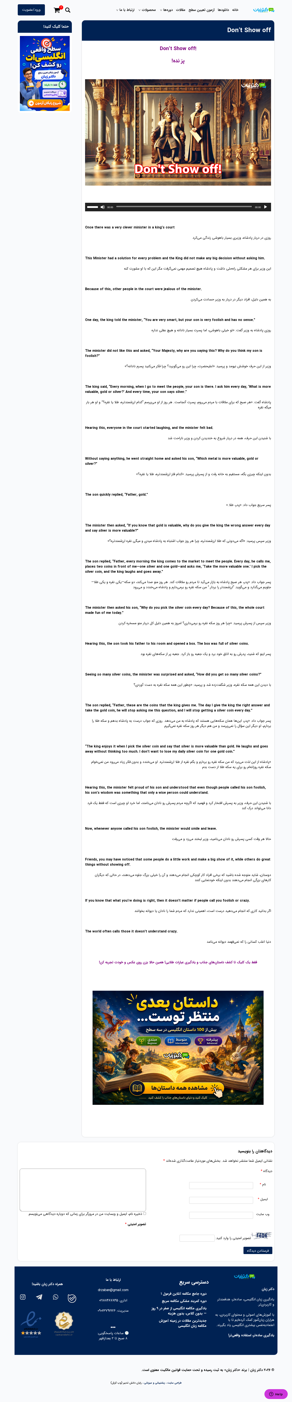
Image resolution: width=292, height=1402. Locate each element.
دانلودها (223, 10)
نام (263, 1184)
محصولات (149, 10)
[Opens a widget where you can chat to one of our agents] (276, 1394)
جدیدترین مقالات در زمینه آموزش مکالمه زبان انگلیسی (182, 1323)
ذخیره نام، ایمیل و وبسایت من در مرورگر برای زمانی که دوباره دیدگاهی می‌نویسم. (85, 1214)
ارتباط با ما (126, 10)
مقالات (180, 10)
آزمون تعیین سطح (202, 10)
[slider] (93, 206)
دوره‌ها (168, 10)
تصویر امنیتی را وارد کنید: (233, 1238)
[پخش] (265, 207)
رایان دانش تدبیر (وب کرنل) (126, 1383)
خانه (235, 10)
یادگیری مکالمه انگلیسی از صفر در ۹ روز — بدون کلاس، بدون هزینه (179, 1311)
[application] (178, 207)
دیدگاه (266, 1171)
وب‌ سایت (262, 1214)
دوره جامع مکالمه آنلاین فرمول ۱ (183, 1293)
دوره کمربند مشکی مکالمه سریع (184, 1301)
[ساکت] (102, 207)
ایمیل (263, 1199)
